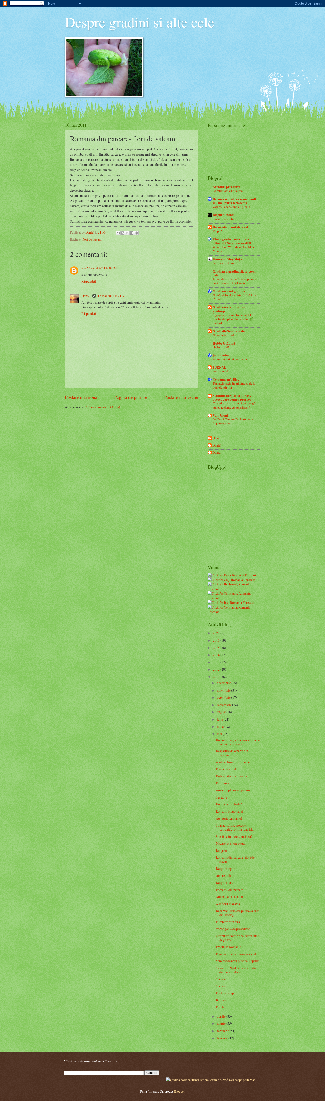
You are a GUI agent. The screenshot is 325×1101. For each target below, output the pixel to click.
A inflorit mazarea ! (229, 903)
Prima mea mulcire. (229, 769)
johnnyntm (221, 355)
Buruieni (221, 1000)
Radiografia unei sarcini (231, 776)
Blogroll (221, 850)
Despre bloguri (226, 868)
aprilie (221, 1016)
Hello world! (221, 347)
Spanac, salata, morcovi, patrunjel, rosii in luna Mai (235, 827)
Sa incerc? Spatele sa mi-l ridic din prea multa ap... (236, 970)
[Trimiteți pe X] (127, 233)
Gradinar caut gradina (229, 291)
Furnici (221, 1007)
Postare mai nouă (81, 397)
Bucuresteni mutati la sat (230, 227)
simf (84, 268)
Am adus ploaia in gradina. (233, 790)
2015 (216, 647)
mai (220, 733)
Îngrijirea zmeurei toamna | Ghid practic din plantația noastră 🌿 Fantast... (233, 319)
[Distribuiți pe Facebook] (131, 233)
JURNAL (219, 367)
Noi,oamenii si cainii (229, 896)
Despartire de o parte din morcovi (232, 753)
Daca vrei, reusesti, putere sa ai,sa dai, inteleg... (237, 912)
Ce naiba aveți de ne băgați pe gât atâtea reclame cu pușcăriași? (234, 405)
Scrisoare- (222, 979)
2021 (216, 633)
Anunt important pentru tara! (231, 359)
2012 (216, 669)
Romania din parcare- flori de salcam (235, 859)
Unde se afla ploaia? (229, 804)
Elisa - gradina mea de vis (231, 239)
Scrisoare (222, 986)
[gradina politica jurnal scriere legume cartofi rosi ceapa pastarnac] (210, 1079)
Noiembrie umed (223, 335)
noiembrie (224, 690)
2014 (216, 655)
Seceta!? (221, 797)
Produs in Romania (228, 947)
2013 (216, 662)
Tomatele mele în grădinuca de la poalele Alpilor (234, 385)
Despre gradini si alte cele (139, 21)
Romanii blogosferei (229, 811)
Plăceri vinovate (223, 219)
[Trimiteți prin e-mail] (118, 233)
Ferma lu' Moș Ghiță (227, 259)
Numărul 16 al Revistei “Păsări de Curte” (234, 297)
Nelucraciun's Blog (226, 379)
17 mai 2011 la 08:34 (103, 268)
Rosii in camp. (225, 993)
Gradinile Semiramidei (229, 331)
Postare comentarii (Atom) (102, 407)
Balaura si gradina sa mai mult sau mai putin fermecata (234, 201)
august (221, 712)
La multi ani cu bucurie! (228, 191)
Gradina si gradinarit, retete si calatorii (234, 273)
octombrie (224, 697)
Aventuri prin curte (226, 187)
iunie (220, 726)
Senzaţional (220, 371)
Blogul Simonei (223, 215)
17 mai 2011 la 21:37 (112, 295)
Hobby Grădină (224, 343)
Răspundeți (88, 281)
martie (221, 1023)
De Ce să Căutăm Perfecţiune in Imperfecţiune (233, 421)
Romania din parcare (229, 889)
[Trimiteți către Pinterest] (136, 233)
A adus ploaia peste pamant (233, 762)
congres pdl (223, 875)
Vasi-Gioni (220, 415)
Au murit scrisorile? (229, 818)
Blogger (179, 1091)
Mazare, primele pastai (231, 843)
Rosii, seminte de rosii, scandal (236, 954)
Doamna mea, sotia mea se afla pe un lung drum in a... (238, 742)
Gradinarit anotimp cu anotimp (229, 309)
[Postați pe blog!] (122, 233)
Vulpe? (217, 231)
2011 (216, 676)
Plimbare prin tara (228, 922)
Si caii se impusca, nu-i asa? (234, 836)
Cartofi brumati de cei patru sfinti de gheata (238, 938)
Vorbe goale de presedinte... (234, 928)
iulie (220, 719)
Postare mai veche (181, 397)
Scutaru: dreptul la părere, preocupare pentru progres (232, 397)
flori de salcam (92, 239)
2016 (216, 640)
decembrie (224, 683)
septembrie (224, 704)
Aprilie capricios (223, 263)
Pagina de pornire (130, 397)
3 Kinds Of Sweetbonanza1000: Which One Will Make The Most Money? (234, 247)
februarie (223, 1030)
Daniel (86, 295)
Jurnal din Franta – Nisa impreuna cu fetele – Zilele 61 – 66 (234, 281)
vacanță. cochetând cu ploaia (231, 207)
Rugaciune (223, 783)
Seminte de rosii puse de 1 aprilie (237, 961)
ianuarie (222, 1038)
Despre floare (224, 882)
